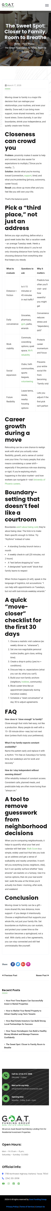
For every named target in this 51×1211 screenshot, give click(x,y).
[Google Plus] (23, 964)
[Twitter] (18, 964)
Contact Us (40, 1207)
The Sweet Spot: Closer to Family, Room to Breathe (24, 1046)
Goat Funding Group (38, 1199)
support (28, 175)
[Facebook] (13, 964)
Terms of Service (27, 1207)
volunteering (27, 381)
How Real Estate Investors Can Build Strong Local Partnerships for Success (25, 1022)
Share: (5, 964)
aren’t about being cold (27, 527)
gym (23, 324)
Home (17, 43)
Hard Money (28, 43)
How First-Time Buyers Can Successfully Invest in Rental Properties (23, 1002)
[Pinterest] (28, 964)
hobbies (25, 682)
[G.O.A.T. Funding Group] (8, 5)
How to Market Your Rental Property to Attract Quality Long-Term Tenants (22, 1012)
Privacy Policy (12, 1207)
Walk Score (32, 848)
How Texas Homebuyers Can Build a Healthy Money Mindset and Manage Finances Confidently (25, 1034)
